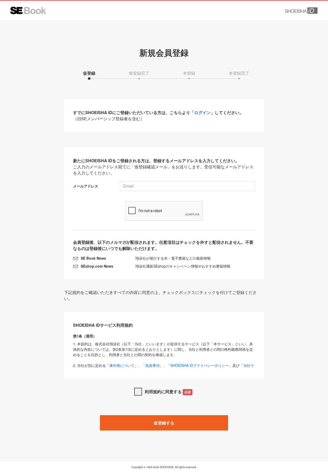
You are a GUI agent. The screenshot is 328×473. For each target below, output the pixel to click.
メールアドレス (85, 186)
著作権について (122, 365)
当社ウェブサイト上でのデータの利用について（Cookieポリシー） (163, 368)
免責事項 (152, 365)
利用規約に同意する (168, 391)
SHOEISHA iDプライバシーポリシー (199, 365)
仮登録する (164, 423)
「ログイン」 (202, 112)
